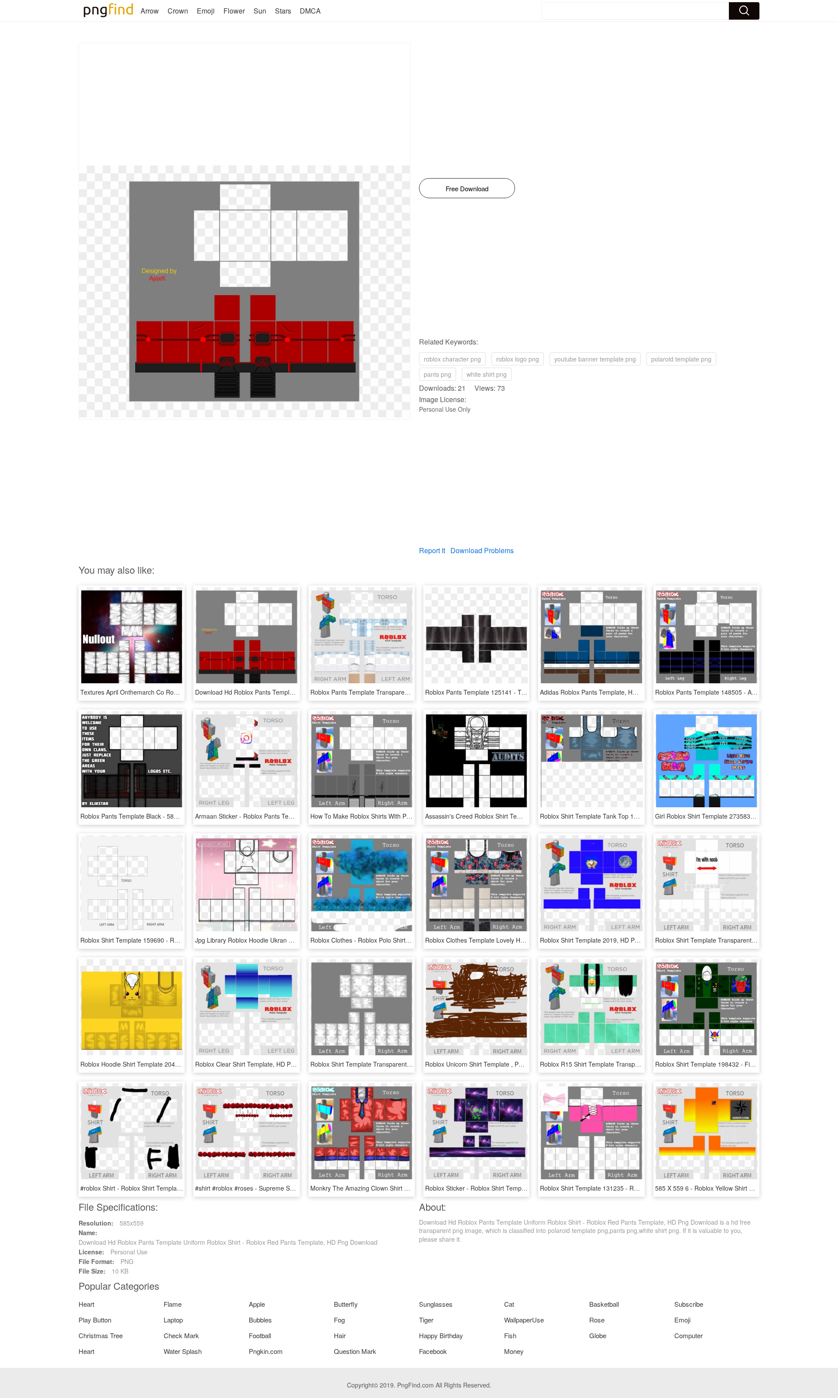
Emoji (206, 11)
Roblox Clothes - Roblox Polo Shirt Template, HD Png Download (398, 940)
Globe (597, 1335)
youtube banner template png (595, 359)
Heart (86, 1303)
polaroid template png (681, 359)
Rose (596, 1319)
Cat (509, 1303)
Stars (283, 11)
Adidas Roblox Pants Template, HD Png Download (609, 692)
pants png (437, 374)
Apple (257, 1303)
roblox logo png (517, 359)
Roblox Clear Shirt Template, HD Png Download (261, 1064)
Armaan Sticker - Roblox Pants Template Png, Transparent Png (282, 816)
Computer (688, 1335)
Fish (510, 1335)
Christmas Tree (101, 1335)
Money (514, 1351)
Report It (432, 550)
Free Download (467, 188)
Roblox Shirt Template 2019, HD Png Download (605, 940)
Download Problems (482, 550)
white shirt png (487, 374)
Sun (260, 11)
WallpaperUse (524, 1319)
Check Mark (181, 1335)
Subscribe (688, 1303)
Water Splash (183, 1351)
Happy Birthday (441, 1335)
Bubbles (260, 1319)
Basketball (604, 1303)
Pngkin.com (266, 1351)
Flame (173, 1303)
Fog (339, 1319)
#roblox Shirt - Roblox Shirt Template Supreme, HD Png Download (171, 1188)
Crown (178, 11)
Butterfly (346, 1303)
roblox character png (452, 359)
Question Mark (355, 1351)
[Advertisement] (244, 104)
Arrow (150, 11)
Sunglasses (436, 1303)
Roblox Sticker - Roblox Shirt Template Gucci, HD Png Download (514, 1188)
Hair (340, 1335)
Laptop (173, 1319)
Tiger (426, 1319)
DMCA (310, 11)
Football (260, 1335)
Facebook (433, 1351)
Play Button (95, 1319)
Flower (234, 11)
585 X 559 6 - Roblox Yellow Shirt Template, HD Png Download (742, 1188)
